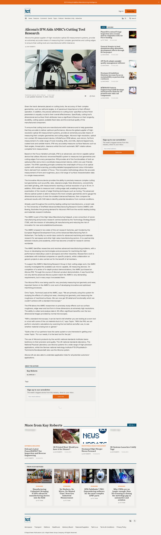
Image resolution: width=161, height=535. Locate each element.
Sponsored (39, 486)
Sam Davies (105, 55)
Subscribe (61, 396)
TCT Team (105, 40)
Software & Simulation (32, 446)
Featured (110, 27)
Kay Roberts (31, 46)
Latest (104, 27)
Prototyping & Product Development (94, 446)
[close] (158, 2)
